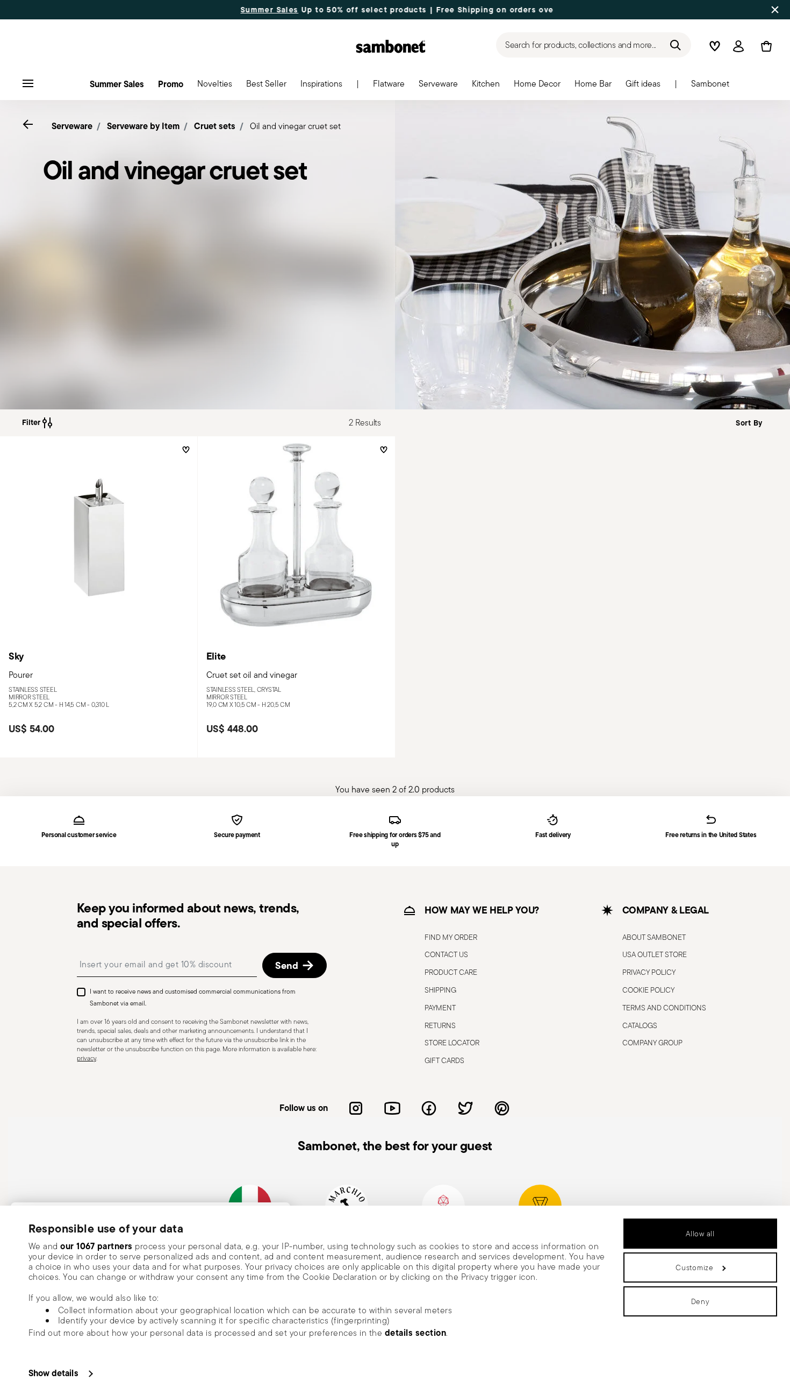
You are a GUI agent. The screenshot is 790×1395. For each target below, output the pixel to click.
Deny (700, 1301)
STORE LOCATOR (452, 1042)
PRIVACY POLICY (649, 972)
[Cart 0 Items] (764, 46)
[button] (389, 86)
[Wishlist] (184, 453)
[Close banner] (775, 9)
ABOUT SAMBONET (654, 936)
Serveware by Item (143, 125)
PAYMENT (440, 1007)
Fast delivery (553, 835)
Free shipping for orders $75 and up (394, 840)
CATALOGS (639, 1024)
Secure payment (237, 835)
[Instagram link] (355, 1108)
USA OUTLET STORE (654, 954)
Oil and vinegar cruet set (295, 126)
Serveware (72, 125)
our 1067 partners (96, 1246)
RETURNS (440, 1024)
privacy (86, 1057)
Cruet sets (214, 125)
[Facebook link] (428, 1108)
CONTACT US (446, 954)
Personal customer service (78, 835)
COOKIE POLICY (648, 990)
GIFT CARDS (444, 1060)
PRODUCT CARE (451, 972)
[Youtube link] (392, 1108)
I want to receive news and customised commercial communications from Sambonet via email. (193, 997)
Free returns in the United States (710, 835)
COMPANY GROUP (652, 1042)
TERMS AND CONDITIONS (664, 1007)
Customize (694, 1267)
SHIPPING (440, 990)
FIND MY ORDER (451, 936)
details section (416, 1332)
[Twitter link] (465, 1108)
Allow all (700, 1233)
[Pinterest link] (502, 1108)
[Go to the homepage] (391, 46)
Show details (53, 1372)
